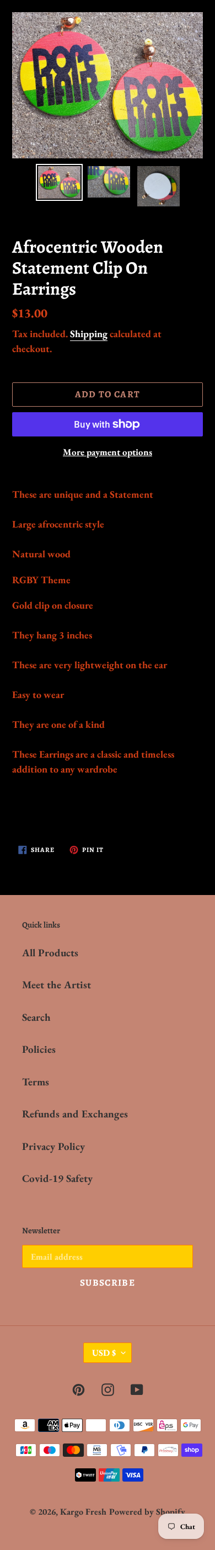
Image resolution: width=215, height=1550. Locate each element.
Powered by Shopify (147, 1511)
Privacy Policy (53, 1146)
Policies (39, 1049)
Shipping (89, 333)
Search (36, 1017)
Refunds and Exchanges (75, 1114)
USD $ (104, 1353)
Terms (35, 1082)
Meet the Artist (56, 985)
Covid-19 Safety (57, 1178)
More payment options (107, 452)
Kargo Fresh (83, 1511)
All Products (50, 953)
